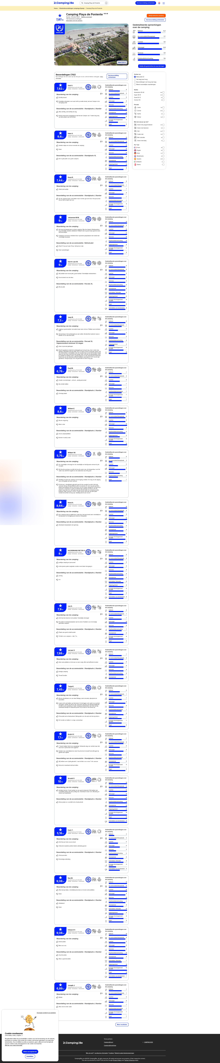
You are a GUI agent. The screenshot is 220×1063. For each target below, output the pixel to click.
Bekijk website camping (156, 15)
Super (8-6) (137, 95)
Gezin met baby (142, 140)
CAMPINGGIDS (148, 1042)
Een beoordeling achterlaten (146, 3)
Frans (138, 147)
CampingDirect (108, 1042)
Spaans (139, 159)
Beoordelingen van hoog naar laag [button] (146, 82)
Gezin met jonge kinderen (144, 124)
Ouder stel (140, 134)
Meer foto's (122, 62)
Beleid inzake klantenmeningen (124, 1053)
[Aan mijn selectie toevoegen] (126, 26)
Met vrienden (141, 137)
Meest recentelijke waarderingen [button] (146, 84)
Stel (138, 131)
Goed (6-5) (137, 97)
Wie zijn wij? (90, 1053)
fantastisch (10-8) (139, 92)
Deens (139, 164)
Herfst (139, 114)
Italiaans (139, 161)
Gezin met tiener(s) (143, 128)
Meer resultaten (122, 1024)
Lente (139, 107)
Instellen (30, 1056)
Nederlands (140, 156)
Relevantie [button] (139, 76)
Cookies (111, 1053)
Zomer (139, 110)
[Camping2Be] (63, 3)
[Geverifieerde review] (88, 87)
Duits (138, 153)
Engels (139, 150)
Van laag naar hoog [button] (141, 79)
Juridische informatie (101, 1053)
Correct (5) (137, 100)
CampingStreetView (110, 1045)
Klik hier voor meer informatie (13, 1045)
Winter (139, 117)
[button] (159, 3)
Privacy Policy (117, 1060)
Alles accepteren (30, 1052)
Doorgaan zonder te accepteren (46, 1013)
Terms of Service (129, 1060)
